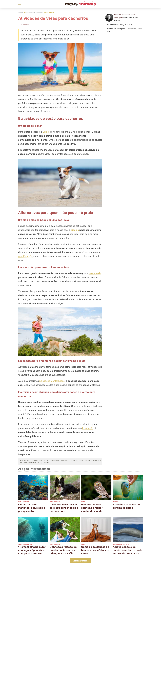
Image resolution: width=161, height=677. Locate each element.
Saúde (20, 12)
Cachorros (55, 502)
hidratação (87, 428)
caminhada (95, 273)
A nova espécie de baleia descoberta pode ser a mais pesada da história (127, 550)
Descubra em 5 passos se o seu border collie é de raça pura (64, 508)
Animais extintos (121, 544)
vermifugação (25, 256)
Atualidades (23, 502)
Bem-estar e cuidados (34, 12)
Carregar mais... (80, 560)
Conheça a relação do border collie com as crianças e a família (63, 550)
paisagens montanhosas (52, 381)
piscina (75, 230)
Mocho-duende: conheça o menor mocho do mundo (92, 508)
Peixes (115, 502)
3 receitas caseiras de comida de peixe (126, 506)
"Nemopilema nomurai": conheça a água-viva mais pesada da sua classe (33, 550)
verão (46, 131)
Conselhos (49, 12)
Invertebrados (25, 544)
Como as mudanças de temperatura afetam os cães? (95, 550)
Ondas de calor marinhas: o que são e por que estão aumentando (31, 508)
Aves (83, 502)
